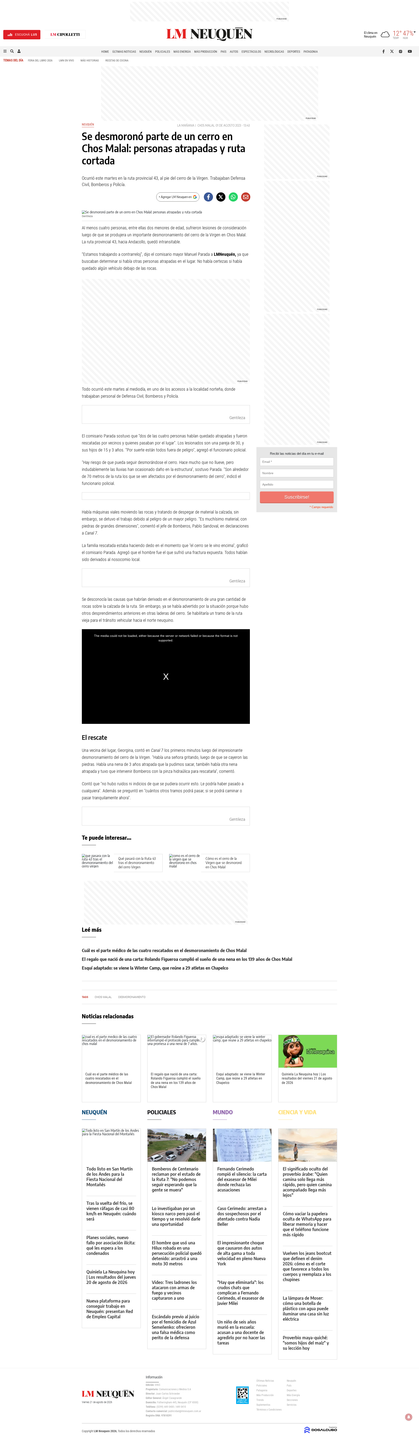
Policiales (162, 51)
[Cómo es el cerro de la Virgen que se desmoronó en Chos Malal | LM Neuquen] (185, 863)
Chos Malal (206, 125)
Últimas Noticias (124, 51)
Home (105, 51)
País (223, 51)
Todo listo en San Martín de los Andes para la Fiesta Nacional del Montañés (109, 1176)
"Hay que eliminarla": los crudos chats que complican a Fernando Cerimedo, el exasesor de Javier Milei (240, 1292)
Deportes (293, 51)
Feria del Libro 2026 (40, 60)
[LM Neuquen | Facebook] (384, 51)
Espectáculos (251, 51)
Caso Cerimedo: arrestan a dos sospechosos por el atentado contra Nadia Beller (241, 1216)
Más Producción (205, 51)
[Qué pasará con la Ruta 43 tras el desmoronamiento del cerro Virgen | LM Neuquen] (98, 863)
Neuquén (145, 51)
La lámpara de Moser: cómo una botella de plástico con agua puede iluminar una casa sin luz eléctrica (306, 1308)
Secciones (292, 1400)
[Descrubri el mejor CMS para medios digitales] (320, 1434)
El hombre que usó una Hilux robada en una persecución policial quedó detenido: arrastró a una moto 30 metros (177, 1253)
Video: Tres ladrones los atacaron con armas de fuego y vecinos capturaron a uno (174, 1290)
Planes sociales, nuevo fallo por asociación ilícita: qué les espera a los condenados (110, 1245)
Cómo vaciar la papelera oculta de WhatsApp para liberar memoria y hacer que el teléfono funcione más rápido (307, 1224)
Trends (260, 1400)
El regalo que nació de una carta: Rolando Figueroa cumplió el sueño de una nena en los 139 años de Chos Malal (187, 959)
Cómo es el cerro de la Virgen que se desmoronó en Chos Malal (224, 862)
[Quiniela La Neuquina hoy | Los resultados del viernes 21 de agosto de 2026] (307, 1051)
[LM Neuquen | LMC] (65, 34)
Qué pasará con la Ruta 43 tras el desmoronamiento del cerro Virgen (137, 862)
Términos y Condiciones (268, 1409)
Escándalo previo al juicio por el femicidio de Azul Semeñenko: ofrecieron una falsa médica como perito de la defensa (175, 1327)
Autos (234, 51)
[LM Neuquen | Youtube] (410, 51)
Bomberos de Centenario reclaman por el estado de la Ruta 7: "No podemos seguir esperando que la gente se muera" (176, 1179)
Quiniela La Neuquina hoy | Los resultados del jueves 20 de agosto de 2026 (111, 1277)
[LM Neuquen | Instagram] (401, 51)
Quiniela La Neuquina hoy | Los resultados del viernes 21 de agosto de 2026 (307, 1078)
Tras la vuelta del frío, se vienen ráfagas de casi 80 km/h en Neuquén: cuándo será (111, 1210)
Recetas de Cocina (116, 60)
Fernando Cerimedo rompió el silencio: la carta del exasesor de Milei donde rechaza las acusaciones (242, 1179)
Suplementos (263, 1405)
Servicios (291, 1405)
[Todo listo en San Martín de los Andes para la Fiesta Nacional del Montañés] (111, 1145)
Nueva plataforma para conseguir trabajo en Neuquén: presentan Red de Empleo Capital (109, 1308)
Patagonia (311, 51)
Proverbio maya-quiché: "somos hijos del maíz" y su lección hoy (306, 1343)
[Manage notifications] (408, 1417)
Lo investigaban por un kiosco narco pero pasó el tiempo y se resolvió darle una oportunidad (176, 1216)
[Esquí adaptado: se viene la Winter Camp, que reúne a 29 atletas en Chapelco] (242, 1051)
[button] (5, 51)
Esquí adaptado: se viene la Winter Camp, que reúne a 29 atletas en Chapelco (155, 967)
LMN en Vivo (66, 60)
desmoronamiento (132, 997)
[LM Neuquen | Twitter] (393, 51)
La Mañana (185, 125)
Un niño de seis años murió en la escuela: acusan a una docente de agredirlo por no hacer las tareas (241, 1332)
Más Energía (182, 51)
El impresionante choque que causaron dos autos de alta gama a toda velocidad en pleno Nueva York (241, 1253)
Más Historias (90, 60)
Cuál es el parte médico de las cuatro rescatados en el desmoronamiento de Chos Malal (164, 950)
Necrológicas (274, 51)
